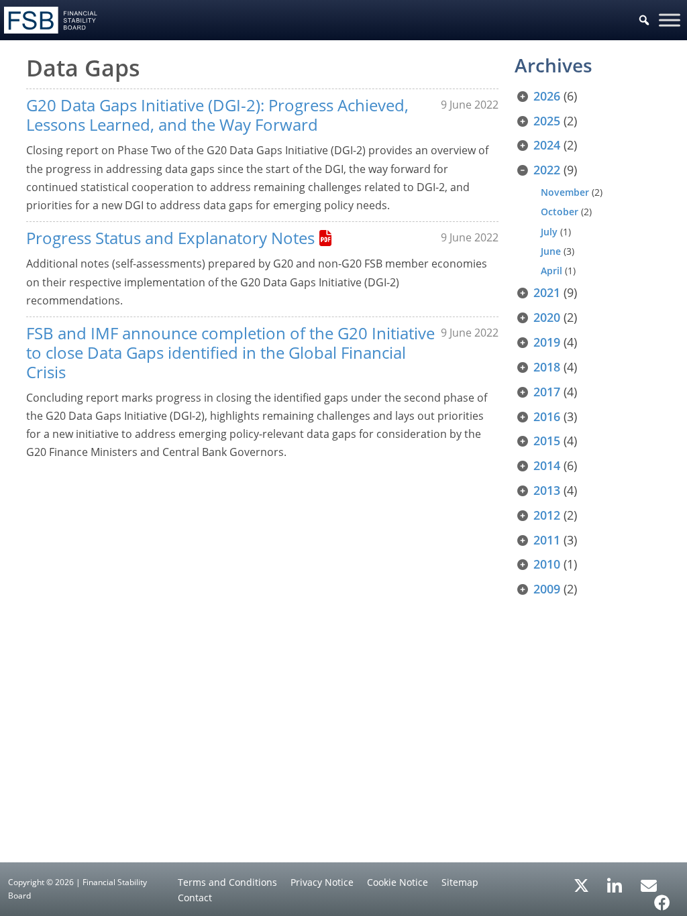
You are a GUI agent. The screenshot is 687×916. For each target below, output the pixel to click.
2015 (546, 441)
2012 (546, 515)
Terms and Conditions (227, 882)
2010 (546, 564)
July (549, 231)
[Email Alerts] (649, 884)
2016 (546, 416)
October (559, 211)
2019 (546, 342)
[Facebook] (662, 898)
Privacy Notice (322, 882)
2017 (546, 392)
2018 (546, 367)
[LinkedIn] (615, 881)
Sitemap (459, 882)
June (551, 251)
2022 (546, 170)
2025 (546, 121)
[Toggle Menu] (669, 19)
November (565, 192)
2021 (546, 292)
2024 (546, 145)
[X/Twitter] (581, 884)
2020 (546, 317)
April (551, 270)
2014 (546, 465)
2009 (546, 589)
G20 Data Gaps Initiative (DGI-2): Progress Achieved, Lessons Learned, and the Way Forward (217, 114)
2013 (546, 490)
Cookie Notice (397, 882)
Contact (195, 897)
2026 (546, 96)
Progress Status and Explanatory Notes (170, 238)
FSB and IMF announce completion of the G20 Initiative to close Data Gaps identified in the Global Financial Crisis (230, 352)
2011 (546, 540)
